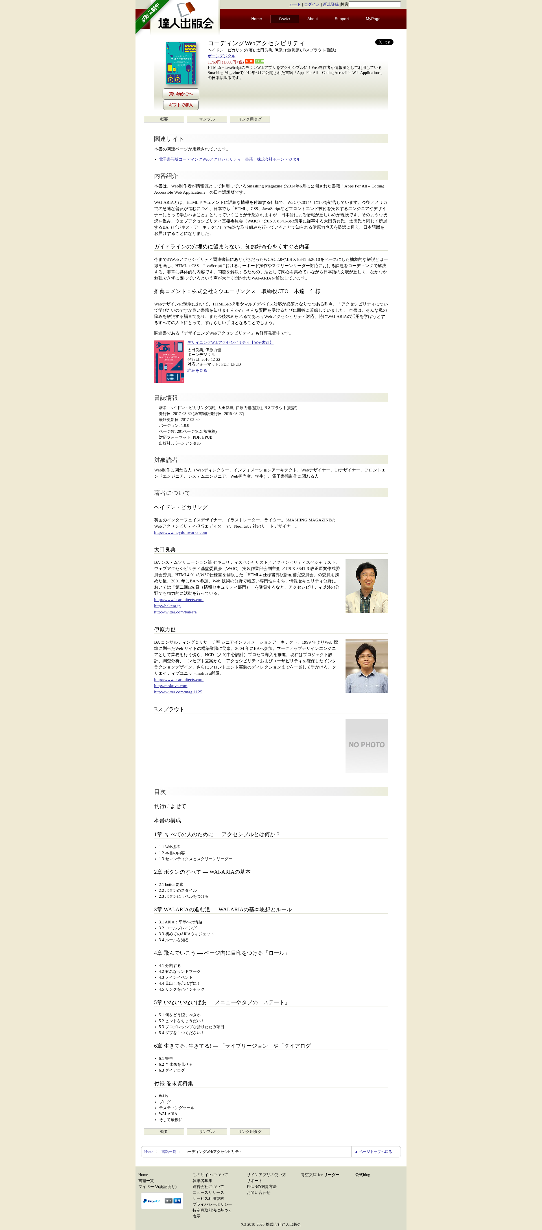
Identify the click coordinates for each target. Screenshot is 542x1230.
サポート (255, 1181)
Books (284, 19)
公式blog (362, 1175)
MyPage (373, 18)
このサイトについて (210, 1175)
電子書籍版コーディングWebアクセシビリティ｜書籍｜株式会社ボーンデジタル (229, 159)
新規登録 (331, 4)
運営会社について (208, 1187)
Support (342, 18)
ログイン (312, 4)
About (312, 18)
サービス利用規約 (208, 1198)
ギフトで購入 (181, 105)
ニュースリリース (208, 1192)
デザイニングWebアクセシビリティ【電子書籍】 (230, 342)
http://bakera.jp (167, 606)
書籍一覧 (168, 1152)
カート (295, 4)
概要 (164, 119)
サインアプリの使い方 (266, 1175)
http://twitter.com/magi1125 (178, 692)
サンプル (207, 119)
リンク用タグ (250, 119)
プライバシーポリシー (212, 1204)
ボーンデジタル (221, 56)
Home (256, 18)
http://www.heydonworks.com (180, 532)
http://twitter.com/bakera (175, 612)
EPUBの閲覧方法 (262, 1187)
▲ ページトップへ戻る (373, 1152)
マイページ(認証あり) (157, 1187)
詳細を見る (197, 370)
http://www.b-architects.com (179, 599)
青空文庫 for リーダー (320, 1175)
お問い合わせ (258, 1192)
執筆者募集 (202, 1181)
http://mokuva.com (170, 685)
